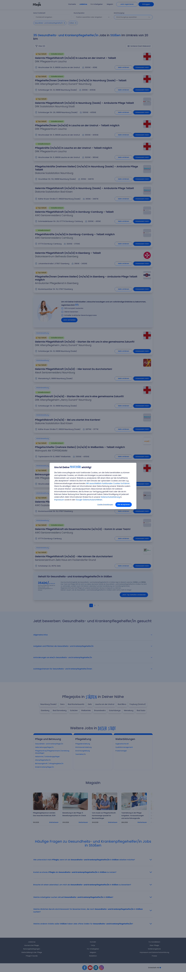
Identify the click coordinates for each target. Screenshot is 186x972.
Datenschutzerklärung (110, 497)
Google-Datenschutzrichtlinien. (89, 499)
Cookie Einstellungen (105, 504)
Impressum (59, 499)
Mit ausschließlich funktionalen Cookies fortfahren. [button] (108, 483)
